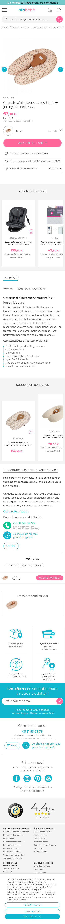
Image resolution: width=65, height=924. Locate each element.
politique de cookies (17, 899)
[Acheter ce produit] (31, 231)
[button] (4, 69)
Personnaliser (33, 905)
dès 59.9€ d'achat (16, 645)
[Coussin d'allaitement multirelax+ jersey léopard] (12, 604)
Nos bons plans (40, 835)
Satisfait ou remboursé (12, 858)
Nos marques (40, 838)
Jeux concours (40, 873)
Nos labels (7, 872)
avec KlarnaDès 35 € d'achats (48, 646)
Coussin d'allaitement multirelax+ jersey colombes (18, 444)
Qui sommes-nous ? (42, 832)
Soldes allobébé (41, 852)
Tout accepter (32, 916)
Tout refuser (32, 911)
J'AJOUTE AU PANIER (49, 578)
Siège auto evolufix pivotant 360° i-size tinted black (18, 243)
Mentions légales (41, 842)
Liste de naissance (42, 866)
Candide (9, 97)
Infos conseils (40, 869)
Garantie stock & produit (13, 855)
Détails (31, 107)
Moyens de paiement (12, 852)
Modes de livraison (11, 848)
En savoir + (55, 168)
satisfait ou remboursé (16, 675)
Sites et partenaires (11, 868)
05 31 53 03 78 (49, 679)
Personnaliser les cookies (13, 842)
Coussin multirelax (31, 565)
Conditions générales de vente (16, 832)
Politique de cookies (11, 845)
